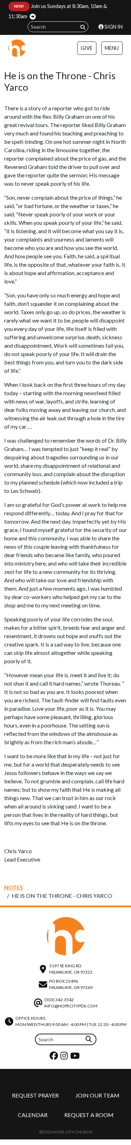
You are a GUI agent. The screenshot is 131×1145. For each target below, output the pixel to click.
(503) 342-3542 (59, 999)
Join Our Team (97, 1095)
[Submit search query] (82, 27)
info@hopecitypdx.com (70, 1006)
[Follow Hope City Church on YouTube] (75, 1057)
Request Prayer (35, 1095)
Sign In (113, 27)
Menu (112, 48)
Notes (13, 887)
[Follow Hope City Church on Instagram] (65, 1057)
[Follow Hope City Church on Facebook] (55, 1057)
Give (87, 48)
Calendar (33, 1114)
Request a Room (89, 1114)
